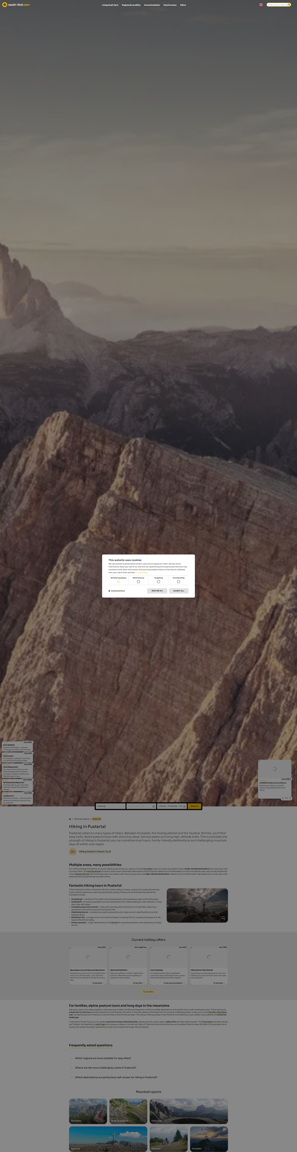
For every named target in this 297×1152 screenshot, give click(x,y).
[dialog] (148, 576)
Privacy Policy (141, 572)
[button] (116, 591)
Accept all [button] (178, 591)
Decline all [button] (157, 591)
